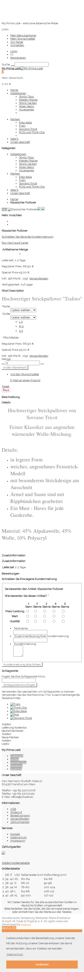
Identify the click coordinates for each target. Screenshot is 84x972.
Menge (6, 359)
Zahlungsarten (20, 822)
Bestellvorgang (20, 815)
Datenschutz (18, 837)
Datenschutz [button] (15, 954)
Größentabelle (16, 863)
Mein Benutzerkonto (23, 35)
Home (14, 199)
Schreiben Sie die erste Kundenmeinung (27, 236)
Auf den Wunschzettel (24, 374)
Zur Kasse (16, 42)
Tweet (5, 386)
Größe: (6, 313)
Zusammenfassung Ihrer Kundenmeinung (41, 636)
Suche (6, 64)
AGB (13, 809)
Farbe (6, 306)
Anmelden (17, 45)
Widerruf (16, 812)
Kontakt (15, 834)
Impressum (17, 840)
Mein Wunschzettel (22, 38)
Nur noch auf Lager (15, 242)
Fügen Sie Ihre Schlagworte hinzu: (24, 676)
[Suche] (12, 65)
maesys (26, 924)
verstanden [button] (42, 964)
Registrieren (18, 57)
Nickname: (20, 628)
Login (13, 51)
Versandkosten (38, 278)
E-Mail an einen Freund (25, 380)
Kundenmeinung (24, 644)
